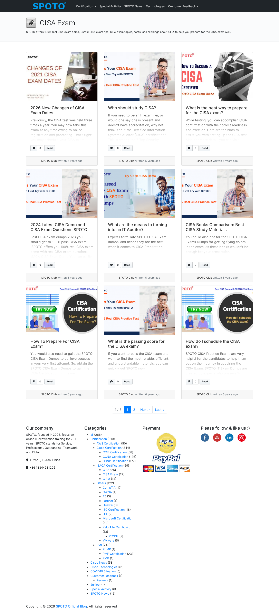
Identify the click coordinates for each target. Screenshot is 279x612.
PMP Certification (114, 553)
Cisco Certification (109, 447)
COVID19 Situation (103, 571)
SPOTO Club (49, 160)
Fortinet (108, 501)
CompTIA (109, 487)
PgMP (107, 549)
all (91, 434)
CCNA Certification (115, 456)
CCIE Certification (115, 452)
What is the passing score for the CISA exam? (136, 344)
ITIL (105, 514)
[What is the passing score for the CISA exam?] (139, 310)
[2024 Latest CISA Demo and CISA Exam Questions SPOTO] (61, 193)
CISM (106, 478)
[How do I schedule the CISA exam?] (217, 310)
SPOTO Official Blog (71, 606)
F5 (104, 496)
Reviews (102, 580)
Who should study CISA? (132, 107)
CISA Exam (110, 474)
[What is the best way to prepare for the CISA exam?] (217, 76)
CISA (106, 469)
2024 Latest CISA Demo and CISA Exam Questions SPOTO (58, 227)
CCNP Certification (115, 461)
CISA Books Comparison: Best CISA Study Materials (215, 227)
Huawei (108, 505)
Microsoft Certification (118, 518)
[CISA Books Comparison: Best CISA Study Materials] (217, 193)
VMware (108, 540)
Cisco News (98, 562)
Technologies (155, 6)
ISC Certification (114, 509)
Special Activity (110, 6)
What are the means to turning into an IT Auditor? (137, 227)
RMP (106, 558)
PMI (99, 545)
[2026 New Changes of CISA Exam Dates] (61, 76)
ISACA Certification (110, 465)
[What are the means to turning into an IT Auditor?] (139, 193)
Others (101, 483)
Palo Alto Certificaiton (117, 527)
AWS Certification (108, 443)
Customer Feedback (182, 6)
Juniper (95, 584)
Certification (84, 6)
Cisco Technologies (103, 567)
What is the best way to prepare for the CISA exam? (217, 110)
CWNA (107, 492)
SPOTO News (133, 6)
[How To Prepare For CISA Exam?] (61, 310)
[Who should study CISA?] (139, 76)
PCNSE (114, 536)
